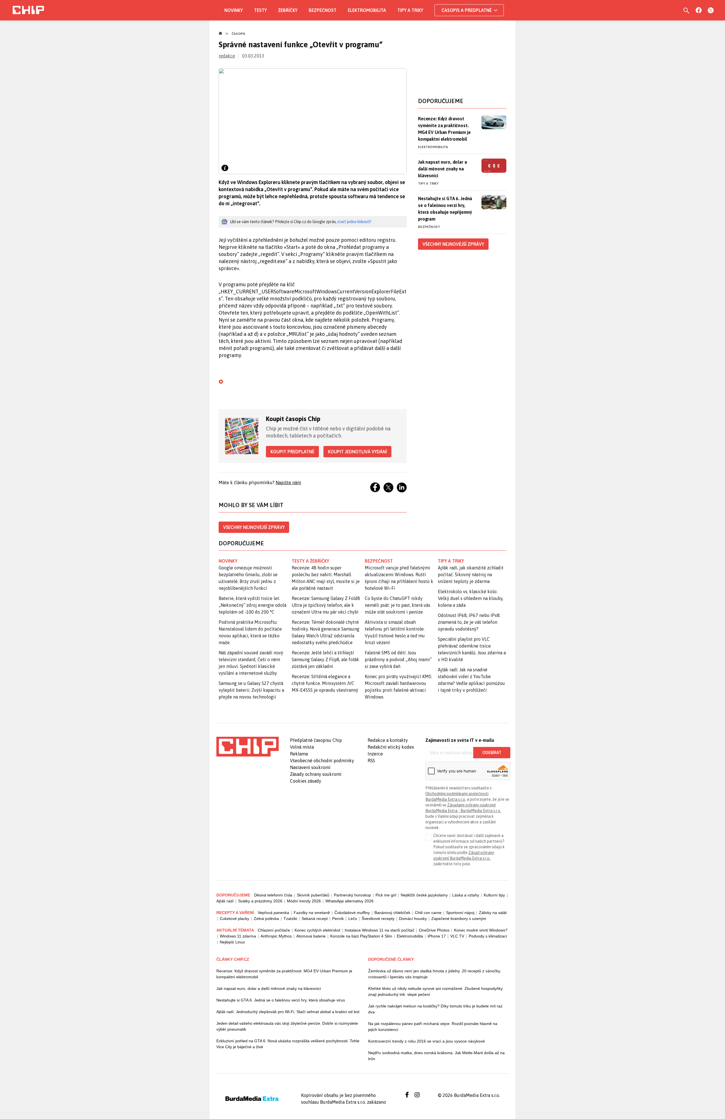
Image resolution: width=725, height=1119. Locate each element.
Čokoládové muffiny (352, 912)
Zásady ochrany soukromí (316, 774)
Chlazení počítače (274, 930)
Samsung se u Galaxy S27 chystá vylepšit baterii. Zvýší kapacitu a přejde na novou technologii (251, 690)
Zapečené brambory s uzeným (458, 918)
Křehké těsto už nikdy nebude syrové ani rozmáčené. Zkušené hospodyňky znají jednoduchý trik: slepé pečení (435, 991)
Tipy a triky (410, 10)
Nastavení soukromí (310, 767)
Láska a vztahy (465, 895)
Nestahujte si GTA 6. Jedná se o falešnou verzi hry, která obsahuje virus (280, 1000)
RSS (371, 760)
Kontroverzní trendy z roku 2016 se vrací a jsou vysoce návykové (426, 1041)
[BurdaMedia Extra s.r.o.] (247, 747)
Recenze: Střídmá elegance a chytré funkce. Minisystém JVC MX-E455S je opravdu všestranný (325, 683)
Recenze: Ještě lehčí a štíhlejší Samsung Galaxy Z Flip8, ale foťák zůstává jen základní (325, 659)
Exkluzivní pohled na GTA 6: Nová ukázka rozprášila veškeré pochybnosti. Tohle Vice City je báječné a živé (287, 1044)
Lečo (352, 918)
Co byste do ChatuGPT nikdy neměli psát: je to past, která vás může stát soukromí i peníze (397, 605)
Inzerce (375, 753)
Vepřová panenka (273, 912)
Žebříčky (287, 10)
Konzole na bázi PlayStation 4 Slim (361, 936)
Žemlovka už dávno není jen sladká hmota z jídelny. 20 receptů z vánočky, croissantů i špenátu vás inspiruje (434, 974)
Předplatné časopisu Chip (316, 740)
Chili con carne (428, 912)
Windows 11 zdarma (238, 936)
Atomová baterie (311, 936)
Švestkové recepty (378, 918)
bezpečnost (379, 560)
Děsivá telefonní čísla (273, 895)
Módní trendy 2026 (304, 901)
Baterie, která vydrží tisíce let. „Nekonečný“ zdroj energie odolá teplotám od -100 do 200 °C (252, 605)
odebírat (491, 752)
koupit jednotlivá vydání (357, 451)
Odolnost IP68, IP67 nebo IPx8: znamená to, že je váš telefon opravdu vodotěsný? (469, 622)
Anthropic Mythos (276, 936)
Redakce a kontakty (388, 740)
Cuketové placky (234, 918)
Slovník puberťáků (313, 895)
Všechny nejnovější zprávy (254, 527)
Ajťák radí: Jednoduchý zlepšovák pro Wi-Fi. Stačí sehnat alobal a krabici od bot (287, 1011)
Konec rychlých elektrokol (317, 930)
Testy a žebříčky (310, 560)
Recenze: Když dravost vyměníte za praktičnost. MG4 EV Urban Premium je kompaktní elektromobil (444, 129)
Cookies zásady (305, 780)
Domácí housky (413, 918)
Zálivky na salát (493, 912)
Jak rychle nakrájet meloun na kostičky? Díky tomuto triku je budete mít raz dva (435, 1009)
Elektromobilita (367, 10)
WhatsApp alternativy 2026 (349, 901)
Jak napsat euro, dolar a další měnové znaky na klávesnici (442, 168)
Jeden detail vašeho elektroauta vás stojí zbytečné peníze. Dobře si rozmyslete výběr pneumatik (287, 1026)
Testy (260, 10)
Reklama (299, 753)
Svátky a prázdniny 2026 (260, 901)
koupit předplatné (292, 451)
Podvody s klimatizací (488, 936)
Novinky (233, 10)
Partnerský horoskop (352, 895)
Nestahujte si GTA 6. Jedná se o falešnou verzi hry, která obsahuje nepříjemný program (445, 208)
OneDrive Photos (434, 930)
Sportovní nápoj (460, 912)
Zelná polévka (266, 918)
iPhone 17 (437, 936)
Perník (338, 918)
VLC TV (457, 936)
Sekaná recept (315, 918)
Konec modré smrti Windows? (481, 930)
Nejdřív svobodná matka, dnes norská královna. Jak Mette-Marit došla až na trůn (436, 1055)
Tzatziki (290, 918)
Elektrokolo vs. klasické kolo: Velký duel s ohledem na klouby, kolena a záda (470, 598)
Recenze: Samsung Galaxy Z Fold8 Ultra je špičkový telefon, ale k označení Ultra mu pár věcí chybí (326, 605)
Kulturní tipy (494, 895)
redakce (227, 55)
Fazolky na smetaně (312, 912)
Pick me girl (386, 895)
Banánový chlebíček (392, 912)
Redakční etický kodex (391, 746)
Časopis (239, 34)
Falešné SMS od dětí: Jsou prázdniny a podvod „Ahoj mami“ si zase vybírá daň (398, 659)
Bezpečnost (322, 10)
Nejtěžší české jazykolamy (424, 895)
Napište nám (288, 482)
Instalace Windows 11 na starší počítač (379, 930)
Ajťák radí (225, 901)
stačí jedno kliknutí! (354, 221)
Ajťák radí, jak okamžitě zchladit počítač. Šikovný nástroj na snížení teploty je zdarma (471, 574)
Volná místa (302, 746)
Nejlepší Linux (232, 942)
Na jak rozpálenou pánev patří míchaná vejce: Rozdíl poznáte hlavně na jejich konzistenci (432, 1026)
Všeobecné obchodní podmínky (322, 760)
